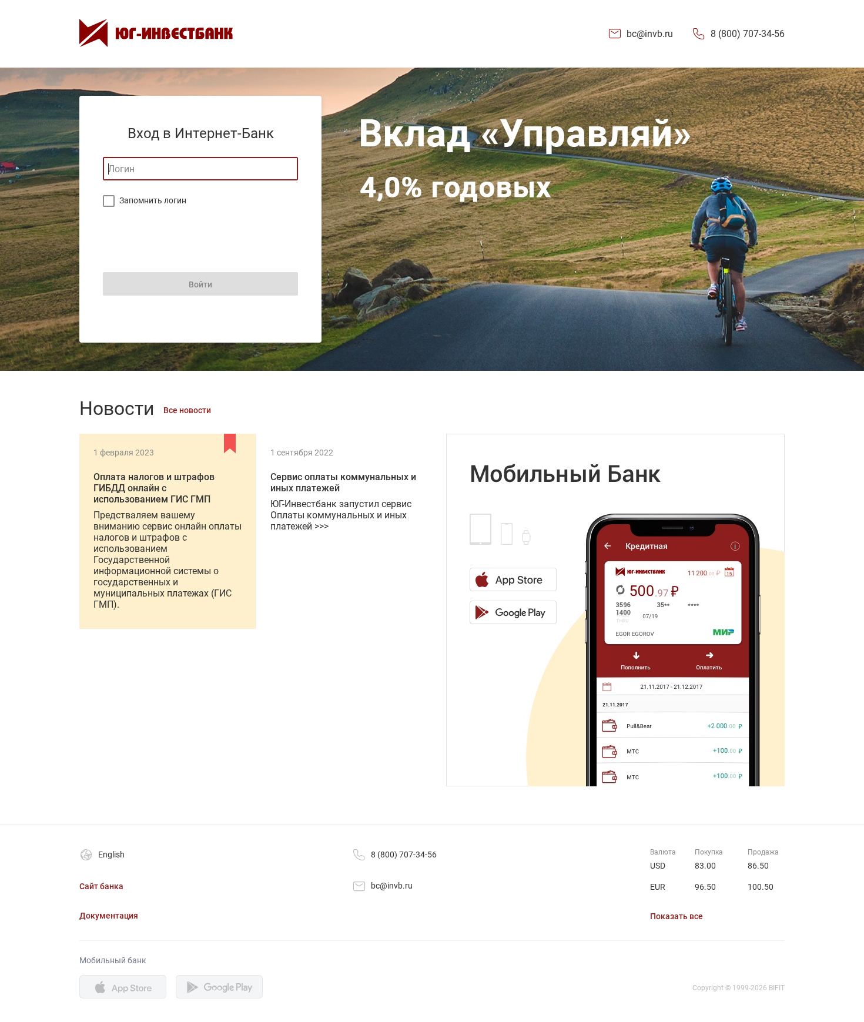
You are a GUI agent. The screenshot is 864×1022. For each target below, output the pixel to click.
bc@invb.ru (650, 33)
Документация (108, 915)
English (111, 854)
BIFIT (777, 988)
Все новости (187, 410)
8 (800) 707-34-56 (748, 33)
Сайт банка (101, 886)
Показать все (676, 916)
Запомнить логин (152, 200)
